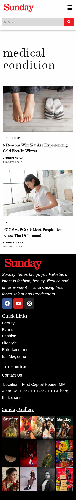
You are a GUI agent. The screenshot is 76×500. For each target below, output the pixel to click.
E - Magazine (14, 356)
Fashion (9, 336)
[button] (70, 7)
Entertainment (14, 349)
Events (8, 329)
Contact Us (12, 375)
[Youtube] (18, 303)
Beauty (8, 323)
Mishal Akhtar (14, 158)
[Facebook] (7, 303)
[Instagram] (29, 303)
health (7, 137)
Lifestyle (17, 137)
